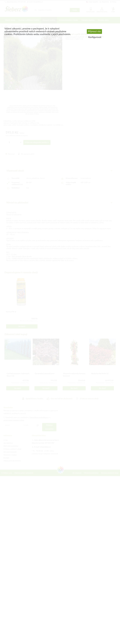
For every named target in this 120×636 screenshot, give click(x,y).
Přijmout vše (94, 31)
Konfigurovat (94, 37)
